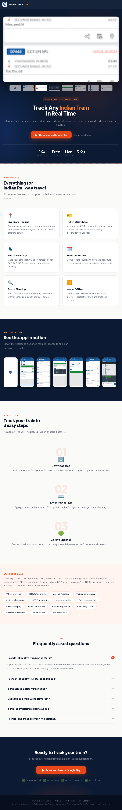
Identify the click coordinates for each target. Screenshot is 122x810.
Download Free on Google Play (63, 770)
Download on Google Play (53, 135)
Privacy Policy (74, 801)
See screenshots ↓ (83, 135)
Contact (86, 801)
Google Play (61, 801)
